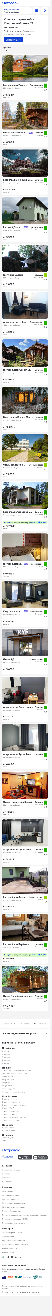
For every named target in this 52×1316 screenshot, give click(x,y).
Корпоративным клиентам (13, 1240)
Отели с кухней (8, 1114)
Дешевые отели (9, 1130)
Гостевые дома (8, 1089)
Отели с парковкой (10, 1099)
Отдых (4, 1141)
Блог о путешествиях (11, 1199)
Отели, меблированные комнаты (16, 1070)
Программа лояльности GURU (15, 1219)
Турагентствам (8, 1236)
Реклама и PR (8, 1252)
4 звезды (6, 1054)
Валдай (27, 1024)
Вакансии (6, 1178)
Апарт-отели (7, 1086)
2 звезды (6, 1060)
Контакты (6, 1174)
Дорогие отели (8, 1127)
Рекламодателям (9, 1248)
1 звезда (5, 1063)
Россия (16, 1024)
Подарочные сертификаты (13, 1223)
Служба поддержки (10, 1195)
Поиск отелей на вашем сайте (15, 1244)
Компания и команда (11, 1170)
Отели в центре (9, 1137)
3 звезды (6, 1057)
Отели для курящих (10, 1120)
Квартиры (6, 1083)
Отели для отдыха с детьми (14, 1117)
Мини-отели (7, 1076)
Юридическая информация (13, 1207)
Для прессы (7, 1182)
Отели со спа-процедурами (14, 1105)
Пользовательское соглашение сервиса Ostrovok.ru (24, 1215)
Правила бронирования (12, 1211)
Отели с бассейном (10, 1111)
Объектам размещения (12, 1232)
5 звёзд (5, 1051)
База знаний (7, 1191)
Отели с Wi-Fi (8, 1108)
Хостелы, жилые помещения (14, 1073)
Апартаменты (8, 1079)
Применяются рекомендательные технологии (22, 1292)
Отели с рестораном (11, 1102)
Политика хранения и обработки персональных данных (22, 1287)
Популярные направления (13, 1203)
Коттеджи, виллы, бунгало (13, 1092)
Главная (6, 1024)
